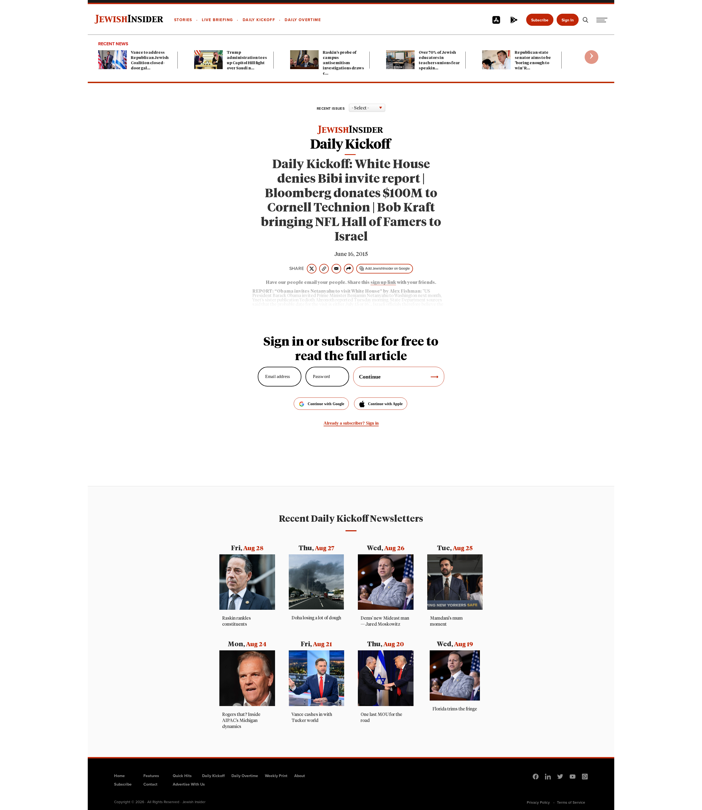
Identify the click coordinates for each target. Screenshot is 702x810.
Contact (150, 784)
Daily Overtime (244, 776)
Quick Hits (182, 776)
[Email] (336, 268)
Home (119, 776)
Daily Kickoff (213, 776)
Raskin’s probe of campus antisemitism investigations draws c (343, 63)
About (299, 776)
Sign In (568, 20)
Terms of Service (571, 802)
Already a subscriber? (351, 423)
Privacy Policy (538, 802)
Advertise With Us (189, 784)
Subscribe (539, 20)
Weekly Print (276, 776)
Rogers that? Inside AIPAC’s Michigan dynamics (241, 720)
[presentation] (591, 57)
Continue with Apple (385, 404)
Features (151, 776)
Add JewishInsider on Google (387, 268)
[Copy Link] (324, 268)
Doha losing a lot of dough (316, 618)
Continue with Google (326, 404)
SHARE (296, 268)
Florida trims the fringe (454, 709)
